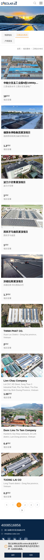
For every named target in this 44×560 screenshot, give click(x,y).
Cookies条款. (17, 549)
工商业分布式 (22, 35)
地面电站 (8, 35)
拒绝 (31, 555)
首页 (19, 49)
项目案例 (26, 49)
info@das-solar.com (12, 534)
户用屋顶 (8, 41)
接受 (13, 555)
